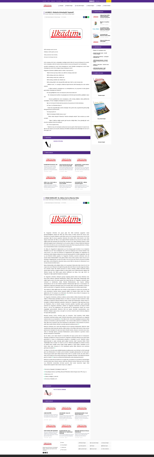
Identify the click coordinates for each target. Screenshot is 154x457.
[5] (52, 357)
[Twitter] (92, 1)
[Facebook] (90, 1)
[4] (54, 348)
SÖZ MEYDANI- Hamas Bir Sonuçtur (64, 414)
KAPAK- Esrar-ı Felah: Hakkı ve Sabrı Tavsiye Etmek (50, 183)
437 (53, 17)
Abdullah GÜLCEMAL (58, 141)
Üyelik (109, 1)
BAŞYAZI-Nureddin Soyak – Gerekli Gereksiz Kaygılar (100, 53)
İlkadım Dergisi (57, 17)
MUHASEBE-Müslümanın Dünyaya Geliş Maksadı (82, 431)
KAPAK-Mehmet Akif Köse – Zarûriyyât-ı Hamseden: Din (101, 57)
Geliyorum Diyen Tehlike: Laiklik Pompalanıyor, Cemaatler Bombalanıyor (105, 16)
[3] (78, 324)
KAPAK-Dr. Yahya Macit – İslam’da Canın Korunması (101, 65)
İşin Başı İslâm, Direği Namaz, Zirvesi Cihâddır (65, 183)
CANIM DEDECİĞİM (47, 413)
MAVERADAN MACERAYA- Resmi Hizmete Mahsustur (81, 414)
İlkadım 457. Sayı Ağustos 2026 (99, 50)
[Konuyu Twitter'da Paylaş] (86, 17)
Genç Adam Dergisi (102, 118)
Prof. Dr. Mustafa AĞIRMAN (60, 389)
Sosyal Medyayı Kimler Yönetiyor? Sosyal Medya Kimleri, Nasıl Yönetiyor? (105, 28)
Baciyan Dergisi (101, 142)
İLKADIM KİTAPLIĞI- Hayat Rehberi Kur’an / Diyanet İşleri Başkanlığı (65, 432)
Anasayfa (46, 199)
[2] (60, 319)
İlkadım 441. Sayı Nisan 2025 (104, 22)
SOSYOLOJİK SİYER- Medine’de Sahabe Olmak (105, 35)
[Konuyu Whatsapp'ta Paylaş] (88, 17)
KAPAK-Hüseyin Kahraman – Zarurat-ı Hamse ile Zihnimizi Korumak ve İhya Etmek (100, 61)
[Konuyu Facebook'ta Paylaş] (84, 17)
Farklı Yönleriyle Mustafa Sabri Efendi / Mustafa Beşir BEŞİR (66, 165)
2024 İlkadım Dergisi (49, 17)
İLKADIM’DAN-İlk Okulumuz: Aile (50, 164)
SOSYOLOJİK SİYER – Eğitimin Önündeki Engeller (81, 183)
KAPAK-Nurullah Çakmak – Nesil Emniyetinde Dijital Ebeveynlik (99, 69)
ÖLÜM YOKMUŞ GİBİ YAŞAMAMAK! (51, 430)
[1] (65, 294)
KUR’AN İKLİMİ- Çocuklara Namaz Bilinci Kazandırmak (82, 165)
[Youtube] (93, 1)
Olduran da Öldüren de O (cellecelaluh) (105, 41)
